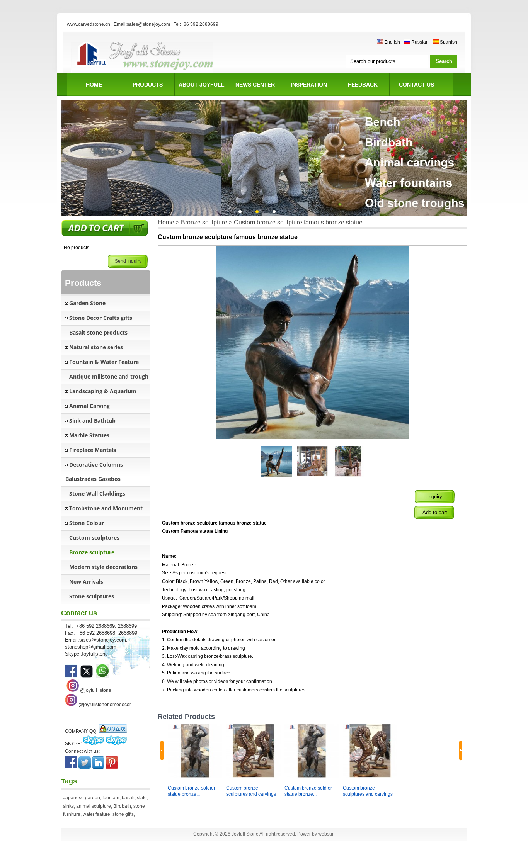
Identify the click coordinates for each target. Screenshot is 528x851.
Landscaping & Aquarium (102, 391)
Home (94, 85)
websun (326, 834)
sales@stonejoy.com (102, 640)
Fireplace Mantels (92, 450)
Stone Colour (86, 523)
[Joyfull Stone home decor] (71, 704)
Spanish (448, 42)
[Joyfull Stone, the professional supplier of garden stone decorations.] (86, 676)
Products (148, 85)
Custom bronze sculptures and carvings (251, 791)
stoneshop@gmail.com (90, 647)
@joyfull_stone (95, 690)
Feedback (363, 85)
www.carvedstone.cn (88, 24)
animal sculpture (93, 806)
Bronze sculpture (91, 552)
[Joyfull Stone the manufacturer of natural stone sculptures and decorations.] (71, 676)
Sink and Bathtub (92, 420)
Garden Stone (87, 303)
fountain (110, 797)
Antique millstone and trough (108, 376)
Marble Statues (89, 435)
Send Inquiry (128, 261)
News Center (255, 85)
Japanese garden (81, 797)
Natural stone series (96, 347)
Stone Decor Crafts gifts (100, 317)
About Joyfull (202, 85)
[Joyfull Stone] (142, 71)
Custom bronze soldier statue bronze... (191, 791)
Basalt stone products (98, 332)
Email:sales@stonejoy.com (142, 24)
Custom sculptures (94, 537)
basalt (128, 797)
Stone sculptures (91, 596)
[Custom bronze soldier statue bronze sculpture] (195, 751)
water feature (96, 814)
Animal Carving (89, 405)
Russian (419, 42)
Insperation (309, 85)
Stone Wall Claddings (97, 493)
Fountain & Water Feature (104, 361)
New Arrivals (86, 581)
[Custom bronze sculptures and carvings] (253, 751)
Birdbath (122, 806)
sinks (68, 806)
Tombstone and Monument (106, 508)
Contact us (416, 85)
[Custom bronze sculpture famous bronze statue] (277, 475)
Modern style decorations (103, 567)
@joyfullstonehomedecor (104, 704)
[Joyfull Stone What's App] (102, 676)
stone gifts (123, 814)
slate (142, 797)
